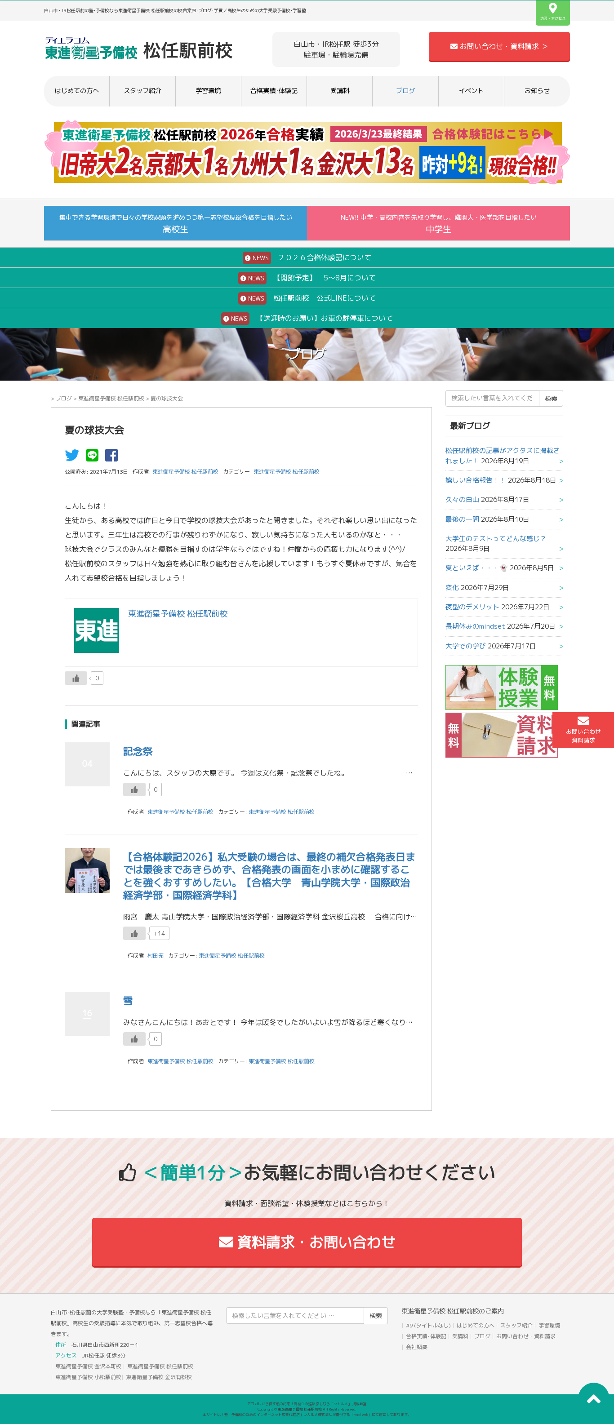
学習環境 (208, 90)
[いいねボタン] (76, 678)
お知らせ (537, 90)
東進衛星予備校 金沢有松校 (159, 1377)
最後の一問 (462, 519)
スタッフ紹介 (142, 90)
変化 (452, 587)
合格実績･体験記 (274, 90)
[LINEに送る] (94, 458)
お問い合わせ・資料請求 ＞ (503, 46)
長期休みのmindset (475, 626)
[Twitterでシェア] (74, 458)
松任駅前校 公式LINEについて (311, 298)
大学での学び (465, 646)
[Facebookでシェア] (113, 458)
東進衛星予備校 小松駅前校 (88, 1377)
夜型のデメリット (472, 607)
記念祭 (138, 751)
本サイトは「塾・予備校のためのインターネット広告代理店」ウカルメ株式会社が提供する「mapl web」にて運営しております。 (307, 1414)
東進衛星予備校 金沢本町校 (88, 1366)
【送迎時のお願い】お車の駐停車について (311, 318)
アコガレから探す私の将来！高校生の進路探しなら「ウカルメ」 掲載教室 (307, 1403)
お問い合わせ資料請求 (583, 736)
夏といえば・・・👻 (476, 567)
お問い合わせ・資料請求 (526, 1336)
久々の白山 (462, 499)
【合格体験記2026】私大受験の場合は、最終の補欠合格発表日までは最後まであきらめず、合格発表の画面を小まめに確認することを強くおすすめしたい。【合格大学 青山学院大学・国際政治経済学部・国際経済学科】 (269, 876)
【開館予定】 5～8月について (311, 278)
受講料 (339, 90)
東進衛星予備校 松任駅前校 (111, 398)
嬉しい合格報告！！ (475, 480)
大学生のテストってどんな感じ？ (496, 538)
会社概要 (416, 1347)
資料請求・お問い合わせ (314, 1242)
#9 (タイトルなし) (428, 1325)
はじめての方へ (77, 90)
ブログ (405, 90)
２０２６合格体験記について (311, 257)
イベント (471, 90)
